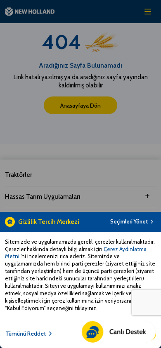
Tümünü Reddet (25, 333)
